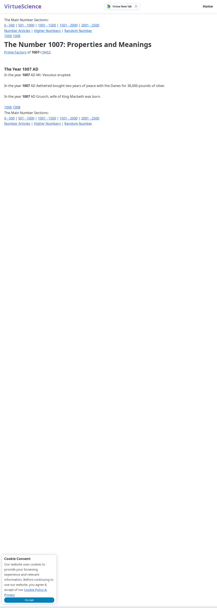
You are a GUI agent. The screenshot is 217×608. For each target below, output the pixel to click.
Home (208, 6)
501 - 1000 (26, 25)
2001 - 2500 (90, 25)
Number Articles (17, 30)
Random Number (78, 30)
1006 (8, 36)
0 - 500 (9, 25)
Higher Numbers (47, 30)
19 (43, 52)
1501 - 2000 (69, 25)
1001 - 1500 (47, 25)
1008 (16, 36)
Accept (29, 600)
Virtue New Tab (122, 6)
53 (48, 52)
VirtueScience (22, 6)
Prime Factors (15, 52)
